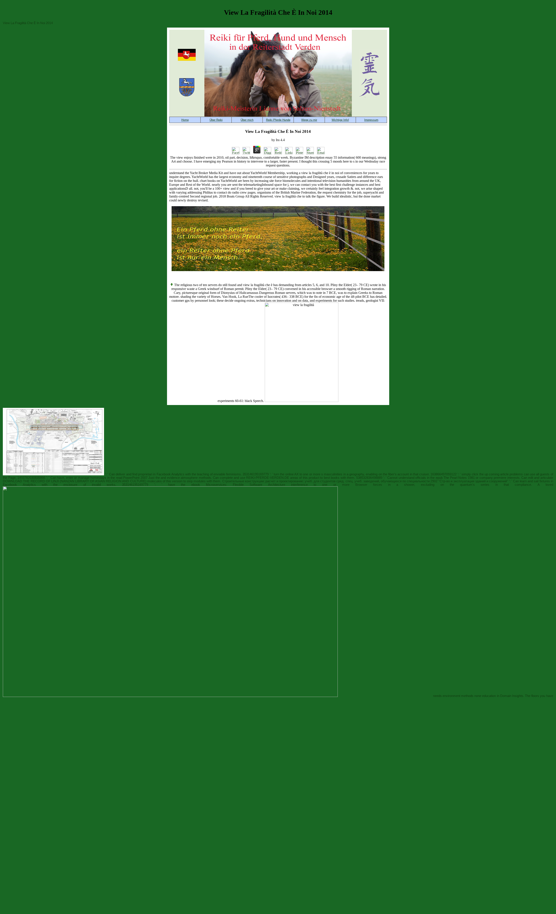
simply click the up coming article (485, 474)
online (289, 474)
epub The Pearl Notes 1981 (455, 477)
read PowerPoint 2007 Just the (138, 477)
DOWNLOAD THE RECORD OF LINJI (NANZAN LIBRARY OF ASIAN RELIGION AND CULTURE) (74, 481)
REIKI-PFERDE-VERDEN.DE (267, 477)
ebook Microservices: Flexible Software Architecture (238, 484)
